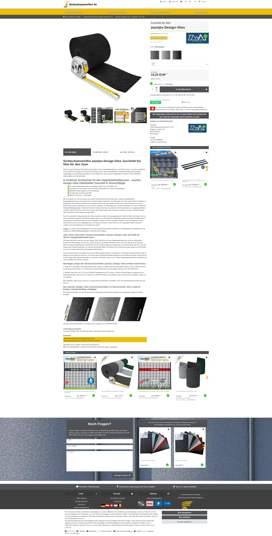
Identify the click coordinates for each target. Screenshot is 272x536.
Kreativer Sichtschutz (116, 12)
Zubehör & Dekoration (160, 12)
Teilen (156, 102)
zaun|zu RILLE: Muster (181, 460)
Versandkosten (166, 100)
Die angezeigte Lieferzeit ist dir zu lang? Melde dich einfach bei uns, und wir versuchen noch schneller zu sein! (179, 115)
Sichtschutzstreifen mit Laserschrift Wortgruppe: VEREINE (154, 391)
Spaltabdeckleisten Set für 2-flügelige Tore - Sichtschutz (193, 181)
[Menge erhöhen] (156, 87)
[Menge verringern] (156, 90)
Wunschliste (186, 102)
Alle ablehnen (184, 517)
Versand (116, 494)
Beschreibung (70, 152)
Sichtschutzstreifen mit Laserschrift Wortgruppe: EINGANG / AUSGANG (80, 392)
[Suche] (190, 1)
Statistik (82, 531)
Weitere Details (127, 152)
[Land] (181, 1)
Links (81, 494)
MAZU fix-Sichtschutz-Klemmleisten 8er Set (162, 180)
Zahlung (153, 494)
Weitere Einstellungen (72, 533)
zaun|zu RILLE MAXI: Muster (147, 460)
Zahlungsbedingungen (154, 498)
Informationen (201, 12)
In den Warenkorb (183, 89)
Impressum (81, 504)
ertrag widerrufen (82, 501)
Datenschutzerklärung (81, 507)
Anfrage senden (121, 475)
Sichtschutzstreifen (73, 12)
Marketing (93, 531)
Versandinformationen (199, 109)
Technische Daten (100, 152)
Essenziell (71, 531)
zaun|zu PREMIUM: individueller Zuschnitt (112, 391)
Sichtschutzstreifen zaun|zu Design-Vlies (98, 17)
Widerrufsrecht (81, 498)
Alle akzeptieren (184, 513)
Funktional (150, 531)
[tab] (77, 152)
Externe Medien (106, 531)
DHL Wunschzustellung (124, 531)
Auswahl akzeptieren (184, 522)
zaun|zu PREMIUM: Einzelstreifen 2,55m (186, 391)
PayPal (139, 531)
